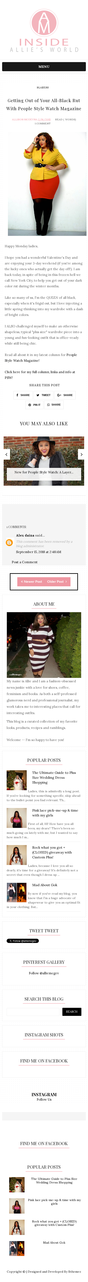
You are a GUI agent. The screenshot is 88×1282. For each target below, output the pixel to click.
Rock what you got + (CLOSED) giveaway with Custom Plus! (54, 1223)
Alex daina (25, 535)
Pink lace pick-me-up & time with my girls (54, 1202)
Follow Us (44, 1099)
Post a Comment (25, 562)
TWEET (45, 395)
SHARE (25, 395)
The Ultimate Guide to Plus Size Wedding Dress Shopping (54, 1180)
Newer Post (33, 581)
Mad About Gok (54, 1242)
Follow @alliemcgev (44, 973)
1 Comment (43, 123)
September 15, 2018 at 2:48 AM (38, 552)
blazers (43, 87)
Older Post (56, 581)
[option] (44, 463)
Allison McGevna (24, 119)
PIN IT (36, 404)
